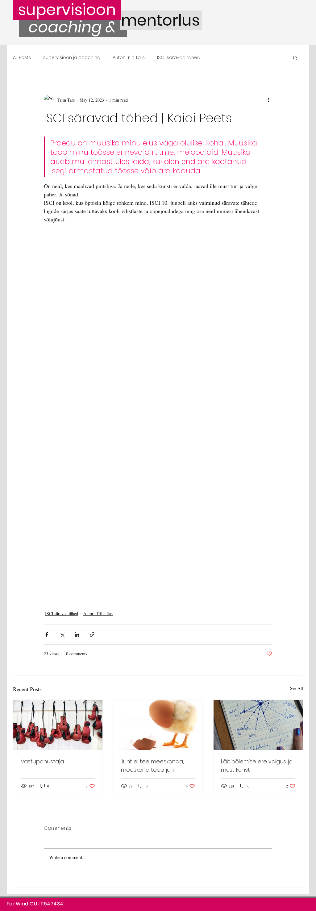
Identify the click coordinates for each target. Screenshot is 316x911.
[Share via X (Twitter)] (62, 634)
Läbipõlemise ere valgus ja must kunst (257, 766)
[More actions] (268, 99)
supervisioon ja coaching (71, 57)
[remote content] (158, 409)
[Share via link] (92, 634)
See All (296, 688)
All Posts (22, 57)
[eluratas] (258, 725)
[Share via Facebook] (47, 634)
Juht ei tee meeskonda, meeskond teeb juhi (152, 766)
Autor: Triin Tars (129, 57)
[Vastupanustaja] (57, 725)
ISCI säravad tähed (178, 57)
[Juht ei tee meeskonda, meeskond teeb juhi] (158, 725)
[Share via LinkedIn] (77, 634)
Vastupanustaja (42, 761)
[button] (295, 57)
